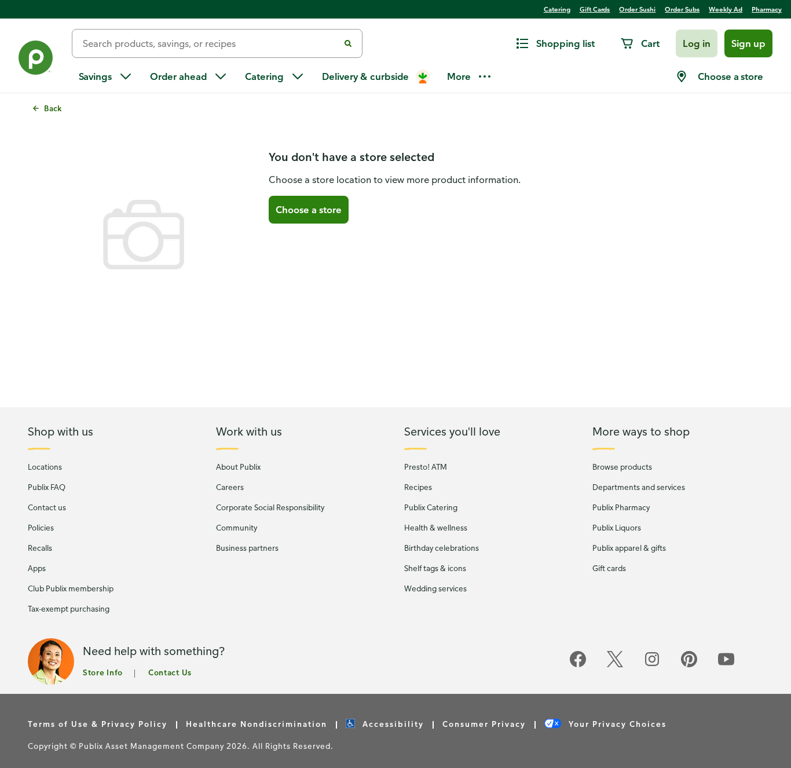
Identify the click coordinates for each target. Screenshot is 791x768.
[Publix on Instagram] (652, 665)
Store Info (103, 672)
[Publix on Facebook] (578, 665)
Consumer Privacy (484, 724)
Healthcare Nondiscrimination (256, 724)
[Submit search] (348, 43)
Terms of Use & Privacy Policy (97, 724)
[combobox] (210, 43)
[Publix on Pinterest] (689, 665)
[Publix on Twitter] (615, 665)
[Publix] (36, 60)
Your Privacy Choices (616, 724)
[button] (696, 43)
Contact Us (170, 672)
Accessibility (392, 724)
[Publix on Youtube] (726, 665)
